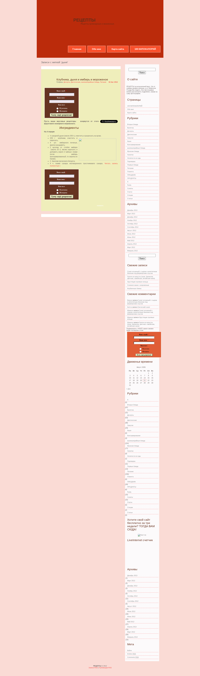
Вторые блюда (132, 124)
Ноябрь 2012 (132, 220)
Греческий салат (144, 307)
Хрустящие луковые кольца (137, 282)
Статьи (130, 198)
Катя (129, 307)
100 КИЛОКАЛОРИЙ (145, 49)
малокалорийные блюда (90, 82)
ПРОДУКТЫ (131, 178)
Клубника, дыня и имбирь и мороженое (82, 79)
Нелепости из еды (134, 158)
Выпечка (130, 128)
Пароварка (131, 161)
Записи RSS (93, 668)
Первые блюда (132, 165)
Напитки (130, 155)
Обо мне (96, 49)
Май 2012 (130, 240)
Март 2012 (131, 247)
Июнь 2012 (131, 237)
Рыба (129, 185)
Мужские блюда (133, 151)
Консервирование (133, 144)
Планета (130, 171)
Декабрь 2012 (132, 217)
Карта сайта (118, 49)
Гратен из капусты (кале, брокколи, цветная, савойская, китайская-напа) (141, 277)
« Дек (128, 389)
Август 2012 (131, 230)
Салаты (130, 188)
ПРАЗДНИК (131, 175)
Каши (129, 141)
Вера (129, 300)
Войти (129, 650)
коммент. (100, 205)
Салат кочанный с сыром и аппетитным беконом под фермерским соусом (142, 272)
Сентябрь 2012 (132, 227)
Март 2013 (131, 213)
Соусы (129, 192)
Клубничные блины (134, 288)
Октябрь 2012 (132, 224)
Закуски (130, 138)
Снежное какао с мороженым (138, 285)
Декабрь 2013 (132, 210)
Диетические (75, 82)
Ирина (129, 310)
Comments (133, 657)
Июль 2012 (131, 234)
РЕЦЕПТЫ (84, 20)
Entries (131, 654)
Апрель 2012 (132, 244)
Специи (130, 195)
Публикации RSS (105, 668)
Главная (76, 49)
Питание (103, 82)
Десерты (67, 82)
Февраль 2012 (132, 251)
